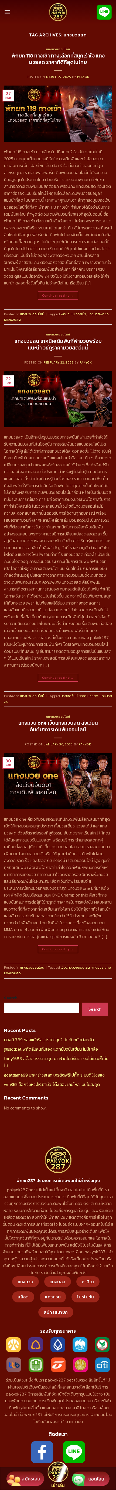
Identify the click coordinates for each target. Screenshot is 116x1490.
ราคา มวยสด (88, 695)
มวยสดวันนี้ (69, 695)
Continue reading (58, 295)
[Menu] (7, 12)
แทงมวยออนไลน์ (58, 49)
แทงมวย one (101, 967)
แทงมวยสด (12, 319)
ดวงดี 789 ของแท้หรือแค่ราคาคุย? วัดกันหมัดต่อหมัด (49, 1039)
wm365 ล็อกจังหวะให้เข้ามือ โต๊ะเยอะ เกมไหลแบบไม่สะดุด (52, 1084)
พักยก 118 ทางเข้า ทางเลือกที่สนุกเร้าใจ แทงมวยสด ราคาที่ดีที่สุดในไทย (58, 59)
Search (11, 998)
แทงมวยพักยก (98, 314)
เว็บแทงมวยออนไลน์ (75, 967)
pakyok (83, 77)
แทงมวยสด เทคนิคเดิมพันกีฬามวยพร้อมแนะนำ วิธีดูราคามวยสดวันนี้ (58, 344)
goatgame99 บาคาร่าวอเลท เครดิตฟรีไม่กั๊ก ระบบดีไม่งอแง (54, 1075)
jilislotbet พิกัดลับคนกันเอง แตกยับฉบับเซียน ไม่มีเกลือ (51, 1049)
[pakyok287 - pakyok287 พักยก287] (58, 12)
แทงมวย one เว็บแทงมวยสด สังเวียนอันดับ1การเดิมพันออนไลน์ (58, 726)
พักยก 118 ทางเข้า (73, 314)
